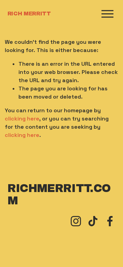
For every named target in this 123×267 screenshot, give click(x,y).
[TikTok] (92, 221)
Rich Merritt (29, 13)
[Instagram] (75, 221)
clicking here (22, 118)
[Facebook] (110, 221)
